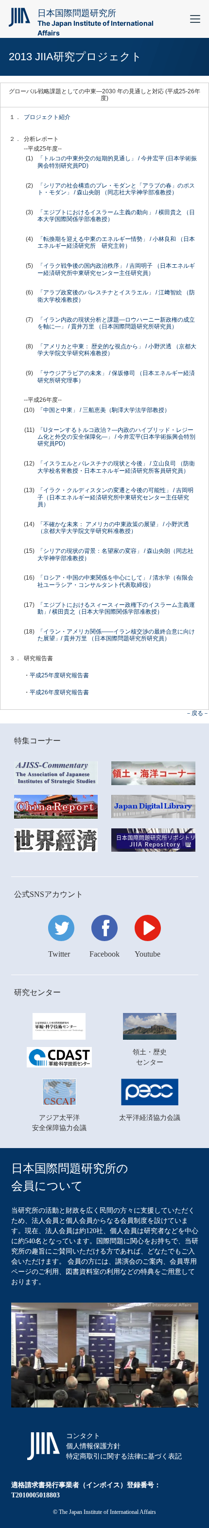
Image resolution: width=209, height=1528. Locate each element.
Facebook (104, 954)
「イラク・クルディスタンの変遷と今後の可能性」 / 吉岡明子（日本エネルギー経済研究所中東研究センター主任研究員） (115, 497)
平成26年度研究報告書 (59, 692)
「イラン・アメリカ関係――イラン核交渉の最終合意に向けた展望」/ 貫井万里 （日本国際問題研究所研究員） (116, 635)
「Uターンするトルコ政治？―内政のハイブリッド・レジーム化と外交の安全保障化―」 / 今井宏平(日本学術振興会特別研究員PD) (116, 437)
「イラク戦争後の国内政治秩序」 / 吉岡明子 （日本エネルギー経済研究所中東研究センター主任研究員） (116, 269)
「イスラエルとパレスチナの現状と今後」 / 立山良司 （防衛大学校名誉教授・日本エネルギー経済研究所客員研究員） (116, 467)
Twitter (59, 954)
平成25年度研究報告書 (59, 675)
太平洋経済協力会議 (149, 1117)
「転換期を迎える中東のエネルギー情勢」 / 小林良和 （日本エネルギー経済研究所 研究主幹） (116, 242)
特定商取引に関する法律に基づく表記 (124, 1456)
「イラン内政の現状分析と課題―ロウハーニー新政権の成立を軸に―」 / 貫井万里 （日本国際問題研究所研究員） (116, 323)
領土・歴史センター (150, 1057)
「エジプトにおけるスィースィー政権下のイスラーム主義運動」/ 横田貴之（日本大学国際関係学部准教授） (116, 608)
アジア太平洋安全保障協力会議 (59, 1123)
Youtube (147, 954)
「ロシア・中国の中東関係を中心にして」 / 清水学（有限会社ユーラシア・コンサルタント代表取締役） (115, 581)
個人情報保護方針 (93, 1446)
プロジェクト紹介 (47, 117)
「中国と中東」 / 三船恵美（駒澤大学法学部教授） (103, 410)
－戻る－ (197, 713)
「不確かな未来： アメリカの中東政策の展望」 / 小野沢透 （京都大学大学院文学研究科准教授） (113, 527)
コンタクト (83, 1436)
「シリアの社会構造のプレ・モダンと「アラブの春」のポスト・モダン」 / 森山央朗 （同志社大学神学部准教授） (116, 189)
